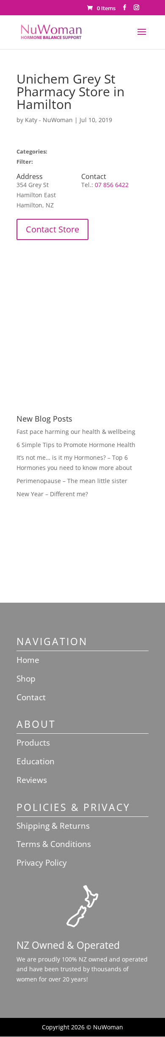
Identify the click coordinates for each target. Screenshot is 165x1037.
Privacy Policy (41, 862)
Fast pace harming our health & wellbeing (75, 432)
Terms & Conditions (53, 844)
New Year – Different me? (52, 494)
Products (33, 742)
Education (35, 761)
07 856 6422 (112, 185)
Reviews (31, 779)
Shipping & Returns (53, 825)
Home (27, 659)
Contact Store (52, 229)
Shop (26, 678)
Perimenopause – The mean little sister (71, 481)
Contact (31, 697)
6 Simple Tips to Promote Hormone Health (75, 445)
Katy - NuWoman (49, 120)
